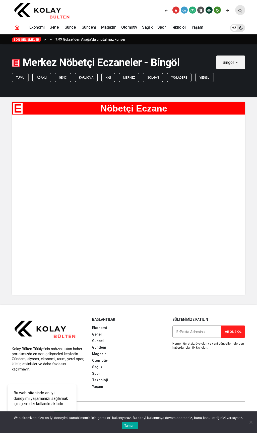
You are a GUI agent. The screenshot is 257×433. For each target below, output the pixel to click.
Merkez (129, 77)
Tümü (20, 77)
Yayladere (179, 77)
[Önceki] (166, 10)
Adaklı (42, 77)
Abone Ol (233, 332)
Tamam (129, 425)
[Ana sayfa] (16, 27)
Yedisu (205, 77)
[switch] (237, 27)
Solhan (153, 77)
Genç (63, 77)
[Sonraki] (227, 10)
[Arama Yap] (240, 10)
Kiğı (108, 77)
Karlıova (86, 77)
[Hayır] (250, 422)
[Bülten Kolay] (45, 11)
